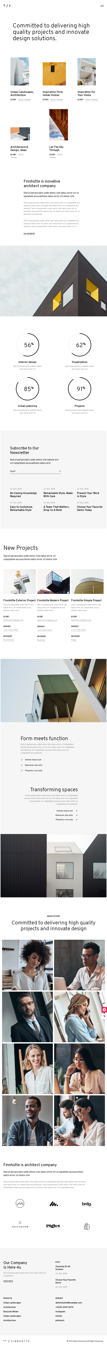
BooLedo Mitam (10, 1311)
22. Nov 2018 (61, 1273)
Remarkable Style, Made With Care (58, 495)
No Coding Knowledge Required (23, 495)
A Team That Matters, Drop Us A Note (56, 508)
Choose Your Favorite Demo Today (89, 508)
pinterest (26, 986)
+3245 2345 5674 (64, 1307)
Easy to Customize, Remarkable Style (21, 508)
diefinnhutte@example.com (68, 1303)
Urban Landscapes (12, 1303)
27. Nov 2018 (16, 489)
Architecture (9, 1307)
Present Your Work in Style (88, 495)
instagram (7, 986)
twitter (17, 986)
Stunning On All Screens (62, 1268)
